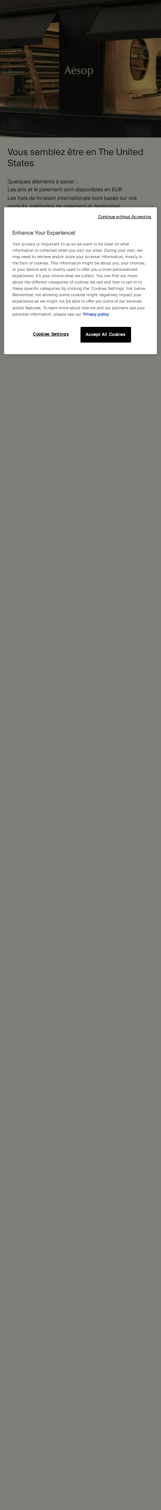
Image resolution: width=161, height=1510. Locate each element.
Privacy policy (96, 314)
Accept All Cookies (105, 334)
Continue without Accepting (125, 216)
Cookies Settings (51, 334)
